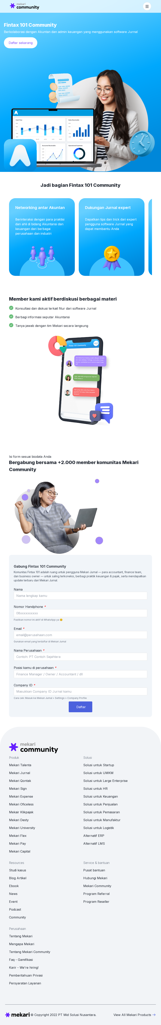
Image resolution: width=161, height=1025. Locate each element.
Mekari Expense (21, 796)
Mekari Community (97, 886)
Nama (18, 589)
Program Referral (96, 894)
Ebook (14, 886)
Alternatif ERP (93, 836)
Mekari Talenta (20, 765)
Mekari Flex (18, 836)
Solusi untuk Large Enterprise (105, 781)
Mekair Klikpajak (21, 812)
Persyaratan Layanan (25, 983)
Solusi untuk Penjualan (100, 804)
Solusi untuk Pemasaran (101, 812)
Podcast (15, 909)
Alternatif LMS (94, 843)
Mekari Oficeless (21, 804)
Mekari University (22, 828)
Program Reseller (96, 902)
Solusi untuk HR (95, 789)
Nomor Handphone (30, 607)
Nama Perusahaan (29, 650)
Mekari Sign (18, 789)
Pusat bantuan (94, 870)
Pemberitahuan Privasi (26, 975)
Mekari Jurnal (19, 773)
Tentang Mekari (20, 936)
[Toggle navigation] (147, 6)
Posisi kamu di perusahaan (35, 668)
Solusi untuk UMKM (98, 773)
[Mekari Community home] (24, 6)
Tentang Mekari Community (29, 952)
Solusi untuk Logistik (98, 828)
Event (13, 902)
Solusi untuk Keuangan (100, 796)
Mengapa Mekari (21, 944)
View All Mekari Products (132, 1015)
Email (19, 629)
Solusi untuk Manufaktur (102, 820)
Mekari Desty (19, 820)
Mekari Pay (17, 843)
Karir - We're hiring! (23, 967)
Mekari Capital (19, 851)
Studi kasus (17, 870)
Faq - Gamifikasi (21, 960)
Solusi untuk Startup (98, 765)
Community (17, 917)
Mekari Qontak (20, 781)
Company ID (24, 685)
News (13, 894)
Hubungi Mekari (95, 878)
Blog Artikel (17, 878)
